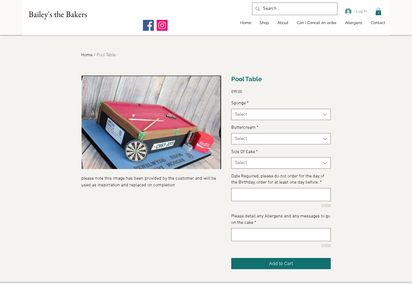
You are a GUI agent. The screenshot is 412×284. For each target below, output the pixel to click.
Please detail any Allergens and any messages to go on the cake (280, 219)
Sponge (240, 103)
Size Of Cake (244, 152)
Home (86, 55)
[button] (378, 11)
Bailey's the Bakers (58, 14)
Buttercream (244, 127)
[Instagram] (162, 25)
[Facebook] (148, 25)
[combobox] (281, 114)
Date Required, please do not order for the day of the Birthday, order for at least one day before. (277, 179)
